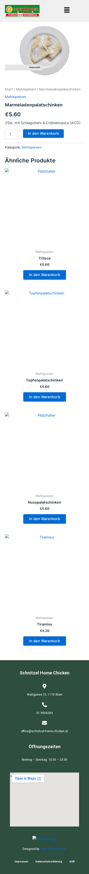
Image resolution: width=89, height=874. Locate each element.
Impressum (21, 861)
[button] (66, 10)
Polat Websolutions (53, 849)
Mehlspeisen (26, 89)
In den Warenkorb (43, 133)
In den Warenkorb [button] (44, 275)
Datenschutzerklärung (49, 861)
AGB (72, 861)
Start (9, 89)
